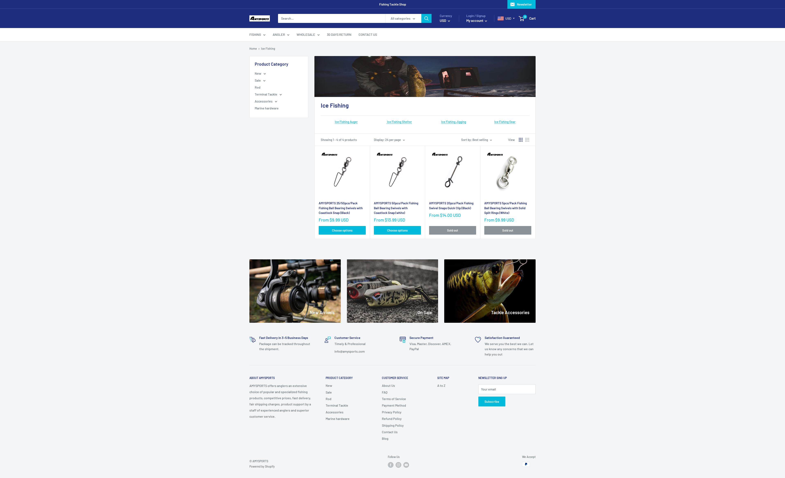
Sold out (452, 230)
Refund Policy (392, 419)
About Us (388, 385)
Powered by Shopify (262, 466)
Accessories (264, 101)
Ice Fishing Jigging (453, 122)
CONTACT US (368, 34)
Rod (257, 87)
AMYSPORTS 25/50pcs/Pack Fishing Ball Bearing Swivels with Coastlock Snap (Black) (341, 208)
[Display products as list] (527, 140)
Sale (258, 80)
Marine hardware (267, 108)
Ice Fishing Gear (505, 122)
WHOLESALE (306, 34)
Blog (385, 438)
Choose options (342, 230)
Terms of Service (394, 399)
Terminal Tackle (266, 94)
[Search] (426, 18)
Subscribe (491, 401)
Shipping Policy (393, 425)
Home (253, 48)
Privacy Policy (391, 412)
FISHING (255, 34)
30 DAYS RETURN (339, 34)
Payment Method (394, 405)
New (258, 73)
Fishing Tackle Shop (392, 4)
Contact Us (390, 432)
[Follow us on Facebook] (391, 465)
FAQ (384, 392)
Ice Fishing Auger (346, 122)
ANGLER (279, 34)
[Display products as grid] (521, 140)
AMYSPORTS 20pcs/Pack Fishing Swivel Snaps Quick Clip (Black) (451, 205)
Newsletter (524, 4)
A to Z (441, 385)
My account (475, 20)
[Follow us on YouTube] (406, 465)
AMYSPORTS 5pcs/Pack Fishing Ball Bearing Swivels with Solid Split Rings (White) (505, 208)
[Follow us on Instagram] (398, 465)
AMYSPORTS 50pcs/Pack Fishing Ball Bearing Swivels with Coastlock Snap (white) (396, 208)
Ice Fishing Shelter (399, 122)
